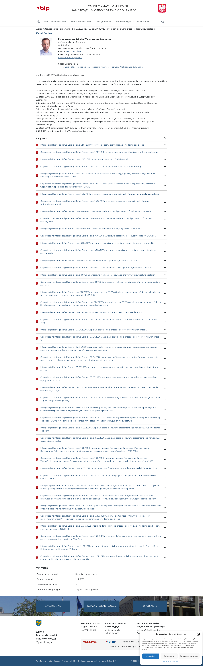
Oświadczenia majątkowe (70, 58)
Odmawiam (169, 656)
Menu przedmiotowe (55, 21)
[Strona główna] (38, 21)
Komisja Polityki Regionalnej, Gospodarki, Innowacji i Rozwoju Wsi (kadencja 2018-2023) (102, 67)
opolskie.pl (150, 606)
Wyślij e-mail (57, 608)
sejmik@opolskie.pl (75, 51)
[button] (198, 634)
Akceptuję (151, 656)
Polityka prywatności (44, 661)
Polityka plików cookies (170, 661)
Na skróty (141, 21)
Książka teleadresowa (101, 606)
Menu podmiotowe (81, 21)
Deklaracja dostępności (87, 661)
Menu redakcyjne (123, 21)
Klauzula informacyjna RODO (65, 661)
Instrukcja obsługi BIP (107, 661)
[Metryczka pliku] (165, 145)
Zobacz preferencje (189, 656)
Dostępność (102, 21)
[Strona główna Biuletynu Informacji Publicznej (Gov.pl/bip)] (92, 642)
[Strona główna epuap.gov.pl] (113, 642)
